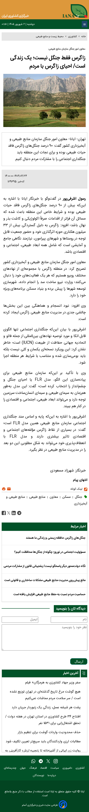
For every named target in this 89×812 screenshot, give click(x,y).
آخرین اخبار (70, 673)
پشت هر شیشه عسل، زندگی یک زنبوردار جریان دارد (46, 707)
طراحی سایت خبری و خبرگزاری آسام (40, 805)
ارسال (79, 661)
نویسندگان (39, 775)
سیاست (55, 768)
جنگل (78, 497)
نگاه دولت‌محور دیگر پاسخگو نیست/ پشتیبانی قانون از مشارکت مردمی (44, 566)
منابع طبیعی (36, 497)
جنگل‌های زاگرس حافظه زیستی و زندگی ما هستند (55, 538)
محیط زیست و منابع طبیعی (50, 36)
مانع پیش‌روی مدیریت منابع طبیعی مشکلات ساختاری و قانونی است (44, 580)
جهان (23, 768)
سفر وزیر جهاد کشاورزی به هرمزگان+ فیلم (53, 682)
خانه (83, 36)
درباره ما (52, 775)
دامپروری (68, 768)
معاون (53, 497)
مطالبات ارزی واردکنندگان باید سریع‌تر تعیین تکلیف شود (43, 741)
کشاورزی (72, 36)
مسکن (66, 497)
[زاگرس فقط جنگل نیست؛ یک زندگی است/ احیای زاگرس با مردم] (19, 513)
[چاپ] (4, 489)
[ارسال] (8, 489)
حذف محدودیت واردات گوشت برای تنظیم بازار (49, 732)
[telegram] (41, 761)
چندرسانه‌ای (10, 768)
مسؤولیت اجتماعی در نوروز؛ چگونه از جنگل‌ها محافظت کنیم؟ (49, 552)
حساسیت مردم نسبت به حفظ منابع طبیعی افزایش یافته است (49, 594)
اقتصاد (44, 768)
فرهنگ (33, 768)
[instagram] (56, 761)
